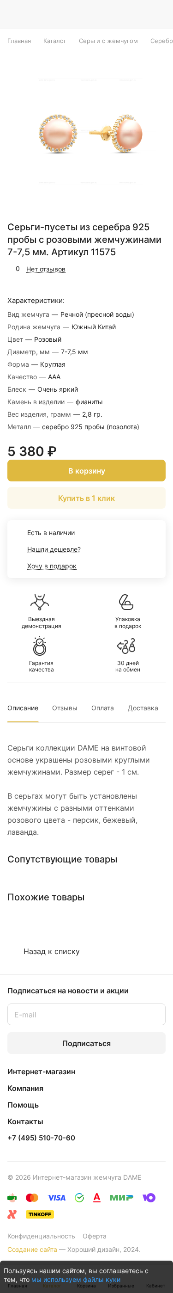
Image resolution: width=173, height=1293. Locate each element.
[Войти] (140, 14)
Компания (25, 1088)
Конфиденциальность (41, 1236)
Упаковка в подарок (127, 622)
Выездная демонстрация (41, 622)
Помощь (23, 1104)
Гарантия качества (41, 666)
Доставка (143, 708)
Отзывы (65, 708)
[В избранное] (119, 269)
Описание (22, 708)
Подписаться (86, 1043)
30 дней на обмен (127, 666)
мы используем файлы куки (75, 1279)
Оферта (95, 1236)
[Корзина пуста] (158, 14)
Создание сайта (32, 1249)
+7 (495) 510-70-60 (41, 1138)
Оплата (102, 708)
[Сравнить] (139, 269)
